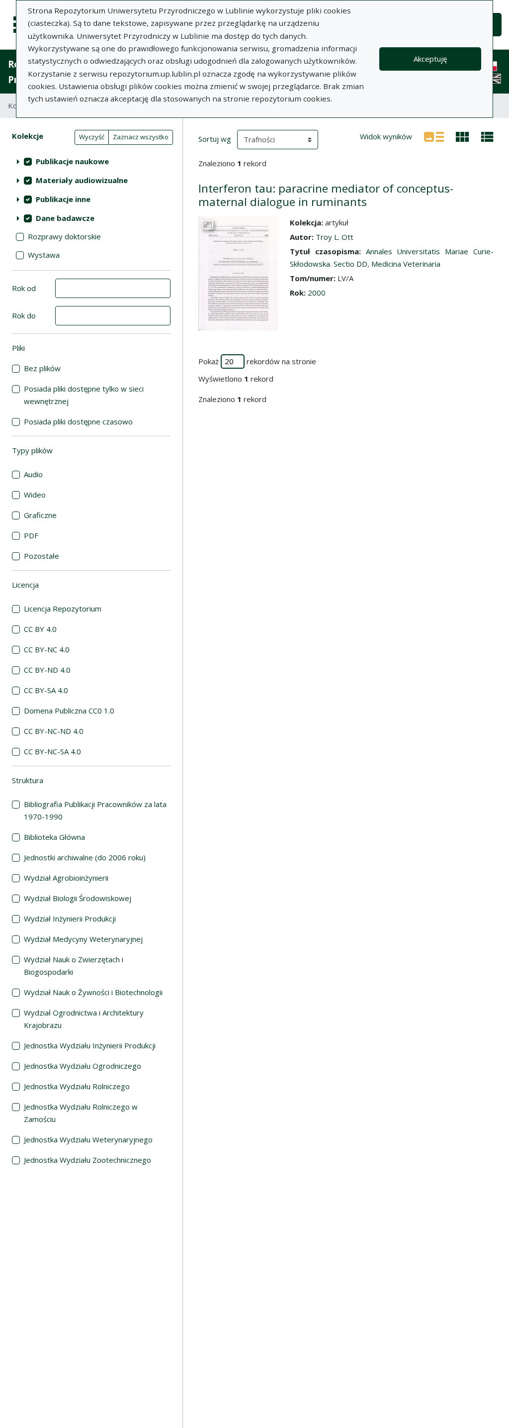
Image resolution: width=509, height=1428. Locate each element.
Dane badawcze (65, 218)
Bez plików (42, 368)
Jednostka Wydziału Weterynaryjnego (88, 1139)
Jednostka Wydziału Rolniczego (77, 1086)
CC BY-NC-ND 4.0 (54, 731)
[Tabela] (487, 136)
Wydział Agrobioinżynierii (66, 878)
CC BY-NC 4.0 (47, 649)
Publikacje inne (63, 199)
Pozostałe (41, 556)
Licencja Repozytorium (62, 608)
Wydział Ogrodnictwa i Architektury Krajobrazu (84, 1019)
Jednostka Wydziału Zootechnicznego (87, 1160)
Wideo (35, 495)
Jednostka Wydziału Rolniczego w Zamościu (81, 1113)
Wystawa (44, 255)
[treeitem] (91, 161)
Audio (33, 474)
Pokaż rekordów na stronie (257, 361)
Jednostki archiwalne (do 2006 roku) (85, 857)
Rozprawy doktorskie (64, 236)
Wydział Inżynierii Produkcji (70, 918)
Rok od (24, 288)
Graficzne (40, 515)
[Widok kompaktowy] (462, 136)
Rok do (24, 315)
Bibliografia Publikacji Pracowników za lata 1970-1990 (95, 810)
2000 (317, 293)
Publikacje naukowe (72, 161)
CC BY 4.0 (40, 629)
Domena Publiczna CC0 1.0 (69, 710)
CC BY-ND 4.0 (47, 670)
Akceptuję (430, 59)
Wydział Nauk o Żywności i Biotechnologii (93, 992)
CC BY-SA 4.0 (46, 690)
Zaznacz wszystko (141, 136)
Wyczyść (91, 136)
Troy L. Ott (334, 237)
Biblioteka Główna (54, 837)
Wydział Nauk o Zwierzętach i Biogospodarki (73, 965)
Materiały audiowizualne (82, 180)
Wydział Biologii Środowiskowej (77, 898)
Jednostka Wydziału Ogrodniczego (82, 1066)
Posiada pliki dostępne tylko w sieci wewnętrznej (84, 395)
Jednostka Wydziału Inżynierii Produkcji (90, 1045)
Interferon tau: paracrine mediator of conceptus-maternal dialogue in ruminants (325, 195)
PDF (31, 535)
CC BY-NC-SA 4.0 (52, 751)
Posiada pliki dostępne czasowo (78, 421)
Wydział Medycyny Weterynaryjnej (83, 939)
